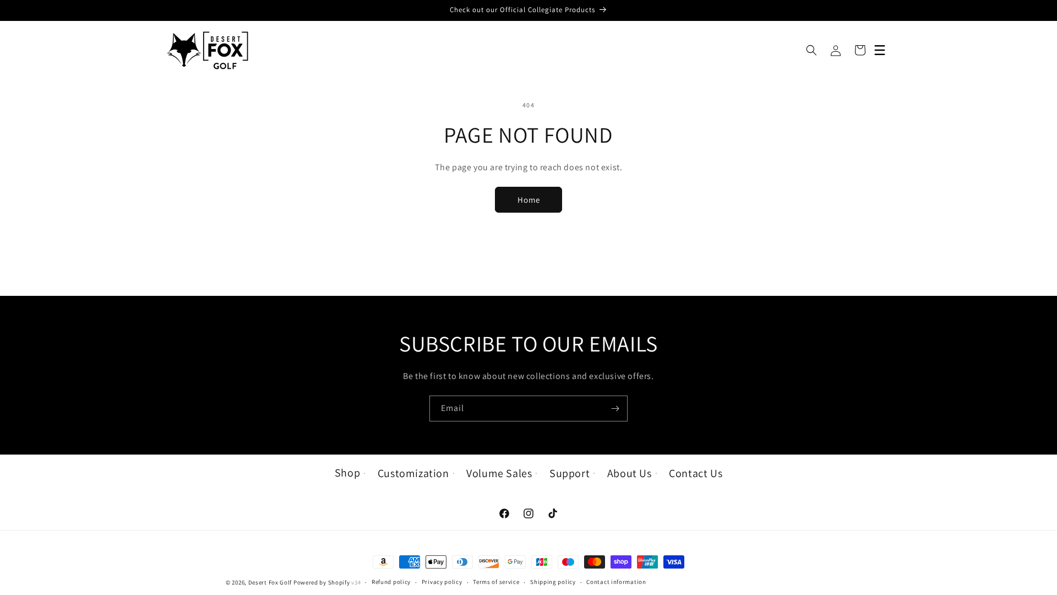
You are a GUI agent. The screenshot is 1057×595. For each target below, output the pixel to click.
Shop (347, 473)
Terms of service (496, 582)
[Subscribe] (615, 408)
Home (528, 199)
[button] (811, 50)
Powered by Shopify (321, 582)
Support (569, 473)
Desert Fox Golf (270, 582)
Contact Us (695, 473)
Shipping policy (553, 582)
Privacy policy (442, 582)
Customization (413, 473)
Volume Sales (499, 473)
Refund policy (391, 582)
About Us (629, 473)
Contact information (616, 582)
